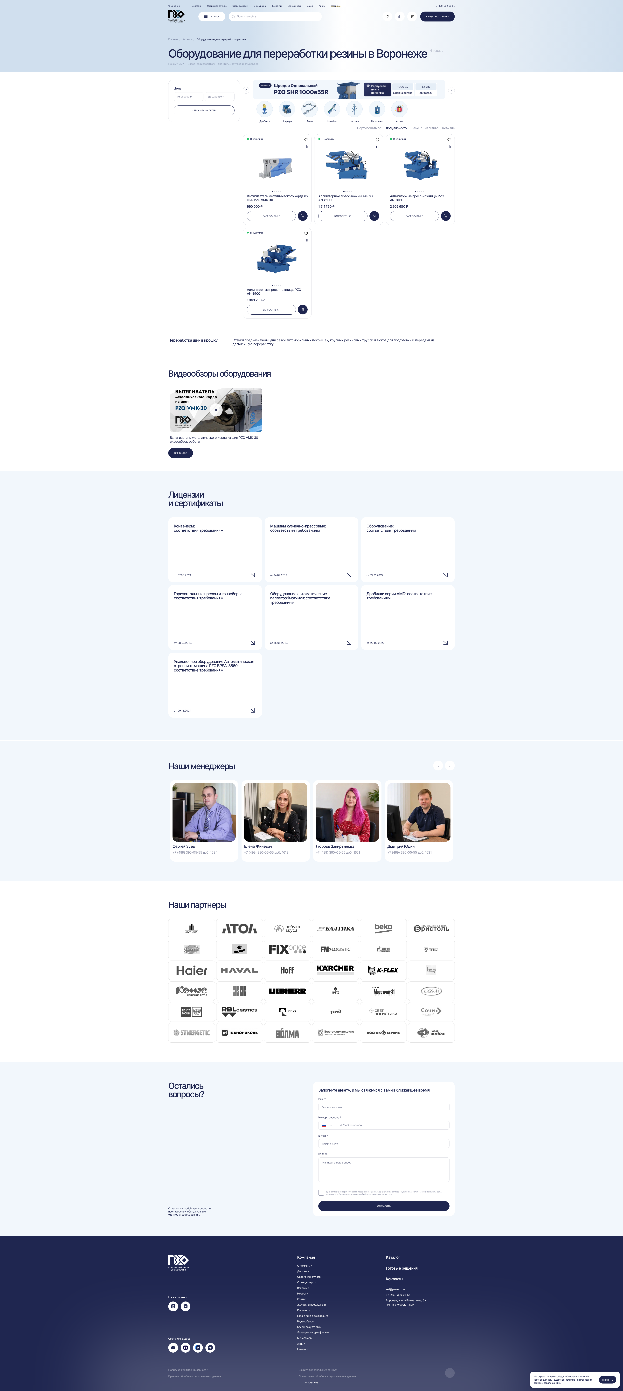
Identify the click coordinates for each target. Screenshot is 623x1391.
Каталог (393, 1257)
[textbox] (322, 1125)
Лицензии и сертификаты (313, 1332)
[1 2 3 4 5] (277, 143)
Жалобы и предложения (312, 1304)
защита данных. (552, 1382)
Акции (322, 6)
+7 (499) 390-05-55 (445, 6)
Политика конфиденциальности (188, 1369)
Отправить (384, 1206)
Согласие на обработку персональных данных (327, 1376)
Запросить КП (271, 216)
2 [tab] (274, 191)
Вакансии (303, 1288)
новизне (448, 128)
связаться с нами (437, 16)
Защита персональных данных (318, 1369)
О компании (260, 6)
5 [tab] (280, 191)
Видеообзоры (305, 1321)
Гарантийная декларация (312, 1315)
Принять (607, 1379)
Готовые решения (402, 1268)
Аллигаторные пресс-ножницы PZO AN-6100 (274, 292)
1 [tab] (272, 191)
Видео (310, 6)
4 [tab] (278, 191)
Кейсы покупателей (309, 1327)
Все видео (180, 453)
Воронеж (175, 6)
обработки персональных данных (376, 1194)
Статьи (301, 1299)
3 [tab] (276, 191)
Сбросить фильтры (204, 110)
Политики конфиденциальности (427, 1191)
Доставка (196, 6)
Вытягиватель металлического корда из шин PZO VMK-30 (277, 198)
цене (415, 128)
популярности (397, 128)
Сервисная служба (217, 6)
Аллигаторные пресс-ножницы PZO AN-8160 (417, 198)
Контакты (277, 6)
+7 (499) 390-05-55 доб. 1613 (266, 852)
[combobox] (327, 1125)
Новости (302, 1293)
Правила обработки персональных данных (194, 1376)
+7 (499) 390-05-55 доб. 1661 (338, 852)
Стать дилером (240, 6)
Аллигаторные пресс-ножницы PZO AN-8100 (345, 198)
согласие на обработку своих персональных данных (354, 1191)
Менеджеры (294, 6)
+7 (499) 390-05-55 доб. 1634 (195, 852)
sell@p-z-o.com (395, 1289)
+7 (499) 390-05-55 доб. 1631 (409, 852)
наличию (431, 128)
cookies (537, 1382)
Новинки (335, 6)
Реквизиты (304, 1310)
